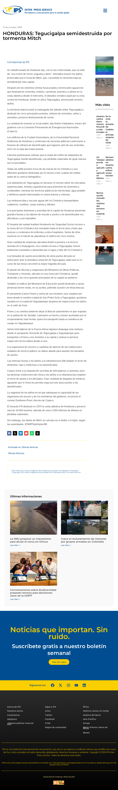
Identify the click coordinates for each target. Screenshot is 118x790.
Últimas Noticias (30, 447)
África (86, 707)
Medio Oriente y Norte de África (95, 728)
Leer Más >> (99, 136)
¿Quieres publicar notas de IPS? (20, 723)
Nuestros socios (15, 711)
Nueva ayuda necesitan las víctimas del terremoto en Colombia (101, 203)
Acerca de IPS (14, 707)
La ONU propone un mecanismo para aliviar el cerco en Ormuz (30, 540)
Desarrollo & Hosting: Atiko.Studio (59, 777)
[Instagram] (68, 685)
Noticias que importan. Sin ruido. (59, 633)
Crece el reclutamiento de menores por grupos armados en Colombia (83, 540)
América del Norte (92, 715)
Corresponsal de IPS (18, 62)
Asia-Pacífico (89, 719)
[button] (9, 433)
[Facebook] (52, 685)
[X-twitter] (60, 685)
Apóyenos (12, 719)
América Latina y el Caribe (96, 711)
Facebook (50, 719)
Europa (86, 723)
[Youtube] (76, 685)
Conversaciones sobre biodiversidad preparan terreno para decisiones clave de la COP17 (33, 592)
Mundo (86, 733)
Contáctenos (13, 715)
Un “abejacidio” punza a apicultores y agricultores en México (102, 168)
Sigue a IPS (50, 707)
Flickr (48, 723)
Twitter (48, 715)
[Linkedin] (84, 685)
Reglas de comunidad (55, 727)
